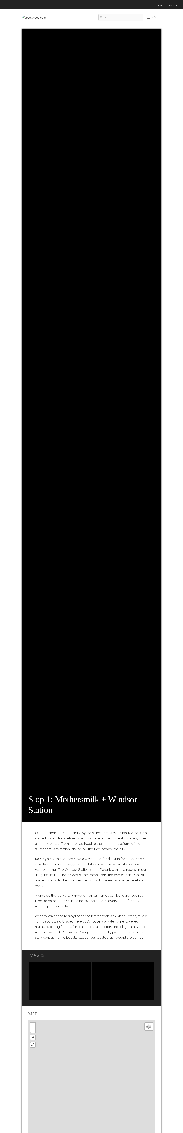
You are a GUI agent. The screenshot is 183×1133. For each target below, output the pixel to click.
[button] (33, 1037)
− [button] (33, 1030)
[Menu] (153, 17)
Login (160, 5)
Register (172, 5)
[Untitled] (60, 981)
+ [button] (33, 1025)
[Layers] (149, 1026)
